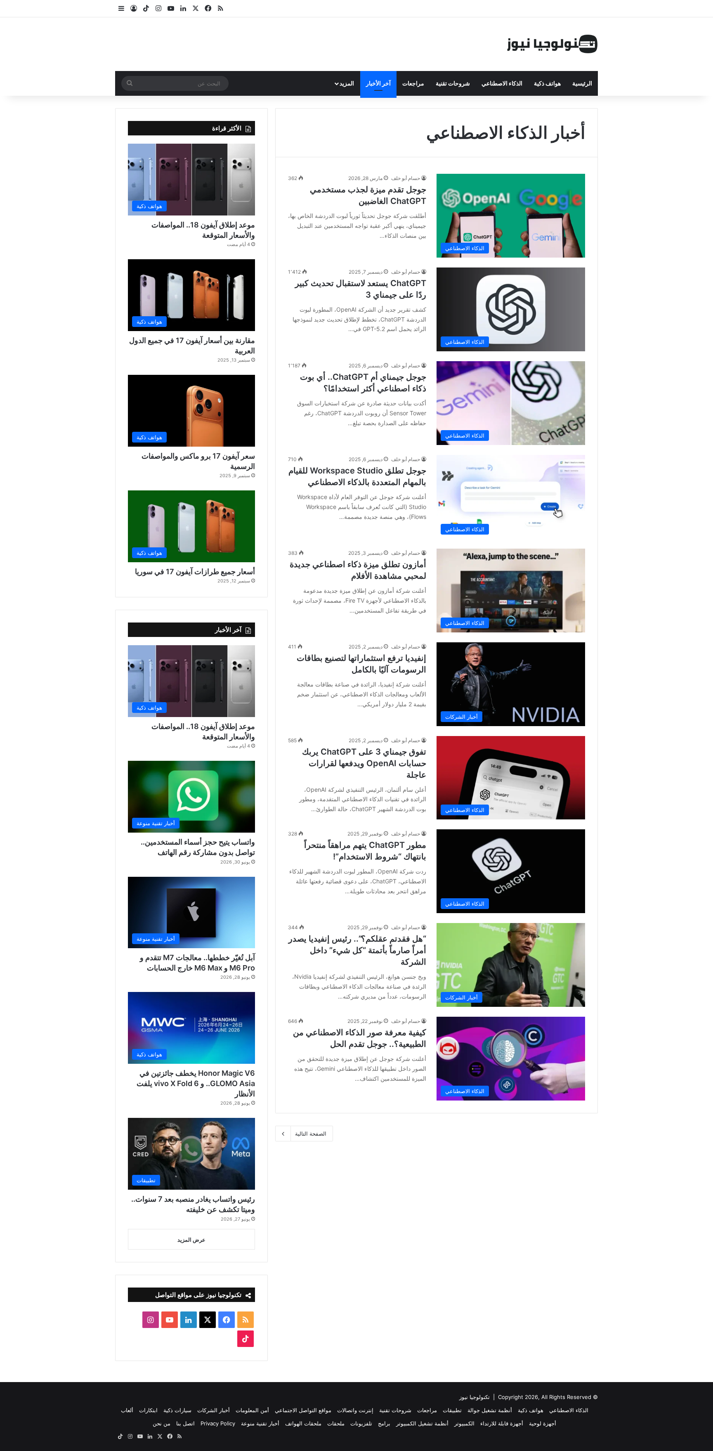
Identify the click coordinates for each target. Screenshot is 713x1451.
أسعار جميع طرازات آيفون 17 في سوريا (195, 571)
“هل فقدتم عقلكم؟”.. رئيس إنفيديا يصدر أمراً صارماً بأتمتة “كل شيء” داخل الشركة (357, 950)
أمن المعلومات (252, 1410)
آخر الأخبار (378, 83)
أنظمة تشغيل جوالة (489, 1410)
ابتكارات (148, 1410)
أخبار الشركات (213, 1410)
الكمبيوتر (464, 1423)
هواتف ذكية (547, 83)
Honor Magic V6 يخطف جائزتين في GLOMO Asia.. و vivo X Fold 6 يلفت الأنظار (196, 1083)
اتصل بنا (185, 1423)
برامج (384, 1423)
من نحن (161, 1423)
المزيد (347, 83)
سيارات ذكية (177, 1410)
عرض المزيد (191, 1239)
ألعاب (127, 1410)
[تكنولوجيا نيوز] (552, 44)
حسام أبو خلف (405, 178)
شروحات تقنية (453, 83)
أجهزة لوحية (542, 1423)
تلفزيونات (361, 1423)
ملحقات (336, 1423)
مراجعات (413, 83)
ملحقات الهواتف (303, 1423)
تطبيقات (452, 1410)
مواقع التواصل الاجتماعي (303, 1410)
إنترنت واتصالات (355, 1410)
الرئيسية (582, 83)
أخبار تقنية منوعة (260, 1423)
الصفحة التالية (310, 1133)
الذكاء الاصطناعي (502, 83)
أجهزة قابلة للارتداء (501, 1423)
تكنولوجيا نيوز (474, 1397)
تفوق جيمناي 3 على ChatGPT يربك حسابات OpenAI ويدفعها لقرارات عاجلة (364, 763)
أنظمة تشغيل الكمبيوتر (422, 1423)
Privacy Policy (218, 1423)
